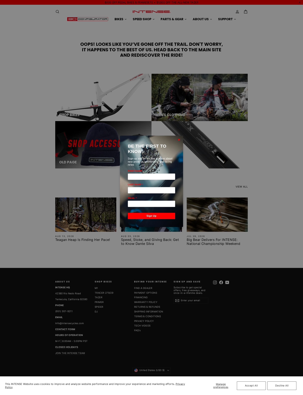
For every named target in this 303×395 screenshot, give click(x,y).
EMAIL (132, 198)
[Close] (179, 140)
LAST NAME (135, 184)
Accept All (251, 385)
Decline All (281, 385)
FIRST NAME (135, 171)
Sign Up (151, 216)
